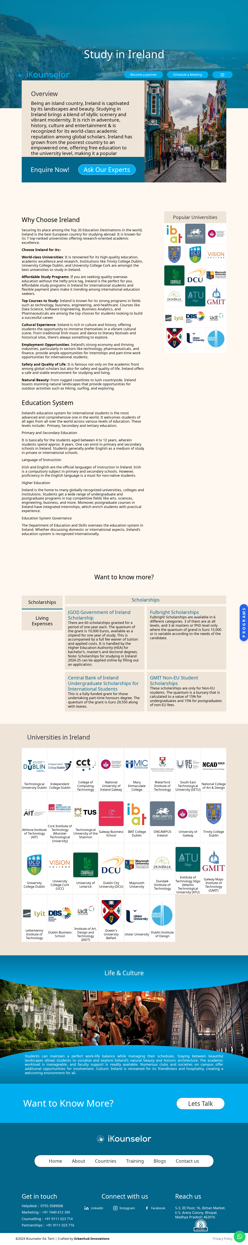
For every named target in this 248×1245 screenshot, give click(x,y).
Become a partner (143, 74)
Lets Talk (200, 1103)
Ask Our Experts (107, 169)
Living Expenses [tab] (42, 621)
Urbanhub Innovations (91, 1238)
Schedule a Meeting (187, 74)
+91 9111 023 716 (60, 1225)
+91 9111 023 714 (59, 1218)
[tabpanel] (145, 654)
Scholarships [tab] (42, 602)
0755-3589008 (51, 1205)
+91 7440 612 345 (56, 1212)
